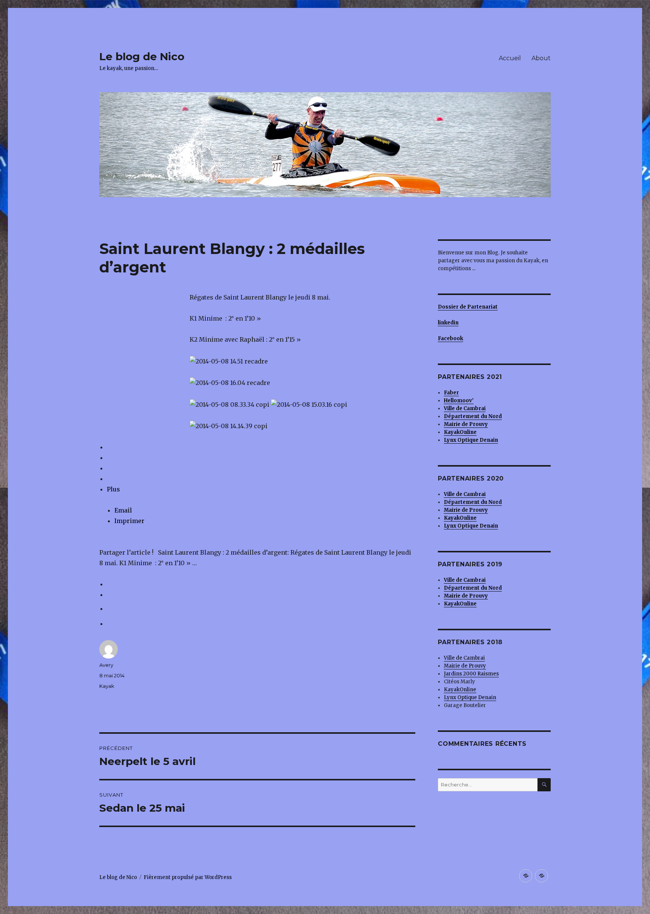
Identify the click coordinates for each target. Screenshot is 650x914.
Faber (451, 392)
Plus (113, 489)
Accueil (510, 58)
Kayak (106, 686)
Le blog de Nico (141, 56)
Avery (106, 665)
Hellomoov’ (459, 400)
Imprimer (129, 521)
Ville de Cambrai (465, 408)
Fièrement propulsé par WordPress (188, 877)
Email (123, 510)
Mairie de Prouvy (466, 424)
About (541, 58)
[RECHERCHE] (544, 784)
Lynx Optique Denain (470, 697)
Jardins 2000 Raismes (471, 674)
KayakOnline (460, 689)
